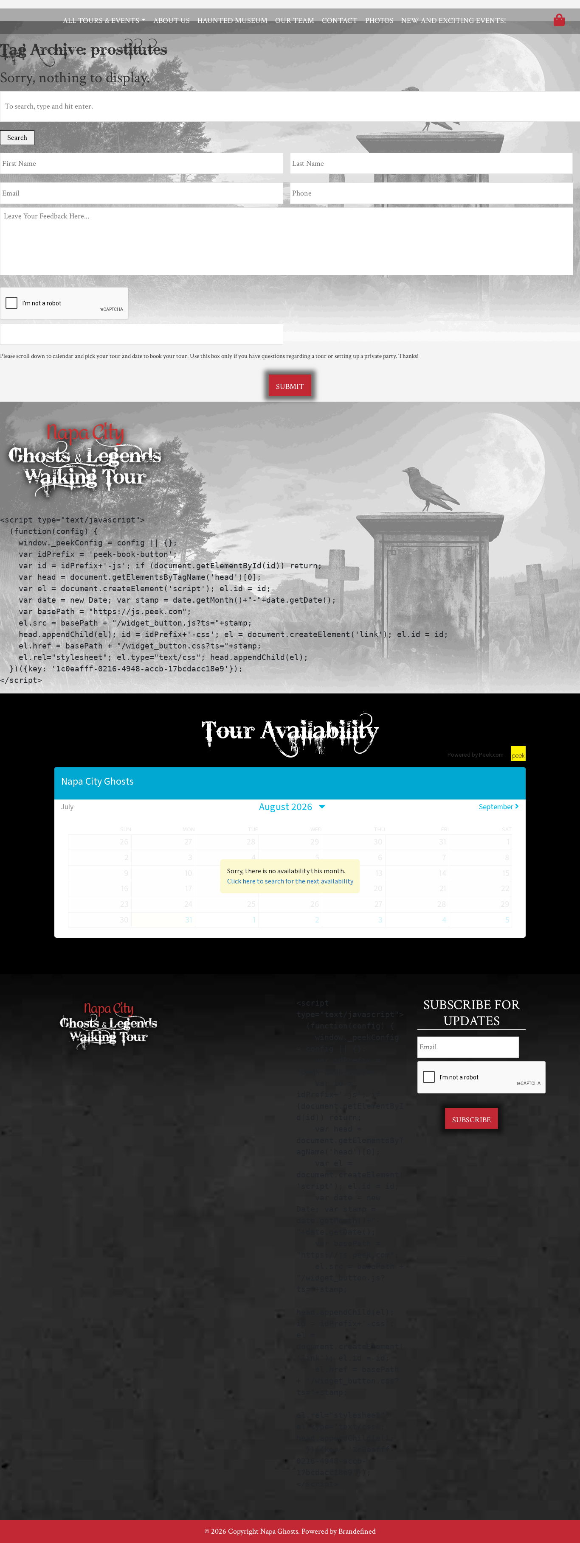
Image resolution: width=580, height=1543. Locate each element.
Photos (379, 20)
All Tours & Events (101, 20)
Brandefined (357, 1531)
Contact (340, 20)
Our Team (294, 20)
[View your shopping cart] (559, 22)
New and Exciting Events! (453, 20)
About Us (171, 20)
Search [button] (17, 138)
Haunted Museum (232, 20)
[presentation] (64, 303)
